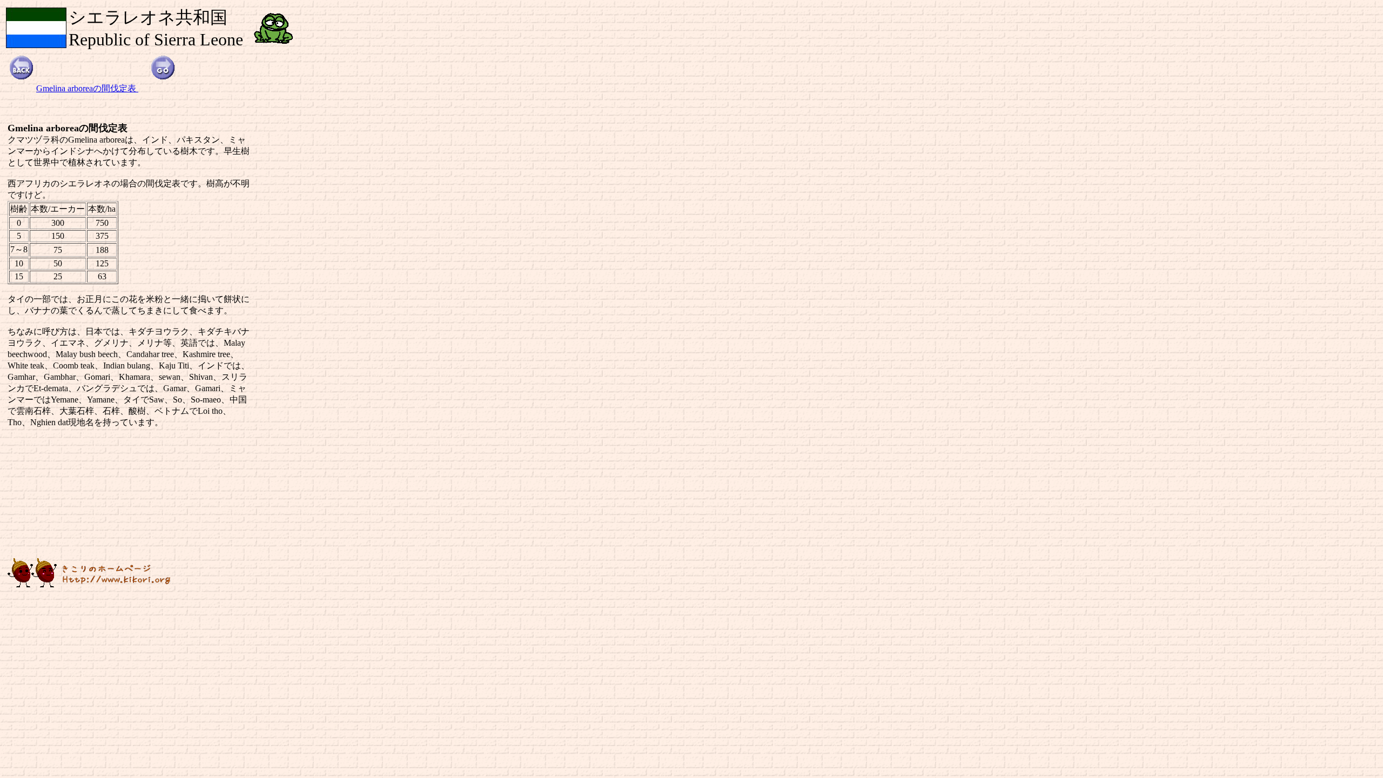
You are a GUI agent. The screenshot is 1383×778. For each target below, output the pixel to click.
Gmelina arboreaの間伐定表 (87, 88)
